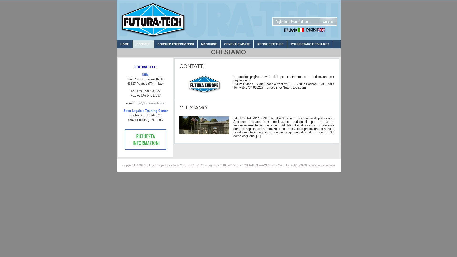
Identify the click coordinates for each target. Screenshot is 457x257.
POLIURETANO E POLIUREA (310, 44)
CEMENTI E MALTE (237, 44)
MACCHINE (209, 44)
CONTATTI (143, 44)
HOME (124, 44)
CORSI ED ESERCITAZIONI (176, 44)
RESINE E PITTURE (270, 44)
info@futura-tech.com (151, 103)
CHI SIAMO (193, 108)
